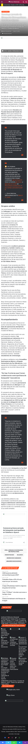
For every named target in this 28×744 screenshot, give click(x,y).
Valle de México (5, 11)
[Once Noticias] (14, 2)
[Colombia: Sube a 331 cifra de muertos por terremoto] (5, 642)
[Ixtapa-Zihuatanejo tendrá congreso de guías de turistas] (14, 641)
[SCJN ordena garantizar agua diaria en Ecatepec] (14, 630)
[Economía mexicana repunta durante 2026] (23, 661)
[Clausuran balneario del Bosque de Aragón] (5, 668)
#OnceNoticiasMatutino (13, 186)
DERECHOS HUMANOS (14, 558)
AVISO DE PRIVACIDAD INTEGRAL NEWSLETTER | (14, 726)
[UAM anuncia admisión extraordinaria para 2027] (5, 632)
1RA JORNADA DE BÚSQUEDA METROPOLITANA (14, 550)
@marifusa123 (17, 180)
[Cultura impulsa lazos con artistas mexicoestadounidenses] (14, 664)
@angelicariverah (11, 184)
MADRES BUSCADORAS (14, 561)
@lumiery (19, 182)
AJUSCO (20, 555)
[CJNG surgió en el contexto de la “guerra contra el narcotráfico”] (23, 630)
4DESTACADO (10, 555)
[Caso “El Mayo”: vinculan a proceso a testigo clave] (23, 647)
